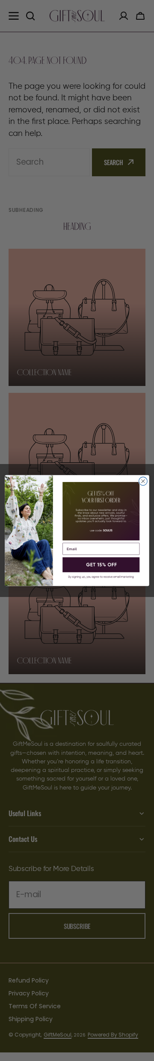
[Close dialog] (143, 481)
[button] (100, 565)
